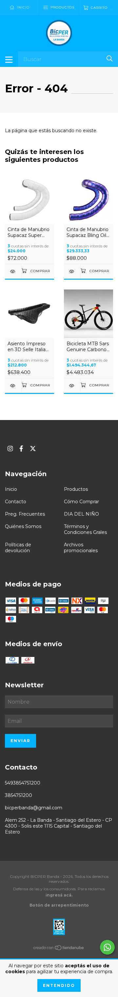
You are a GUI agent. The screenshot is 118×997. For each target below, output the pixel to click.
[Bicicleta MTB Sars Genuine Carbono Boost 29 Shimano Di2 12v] (72, 385)
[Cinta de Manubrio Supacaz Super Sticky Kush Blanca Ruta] (13, 271)
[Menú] (9, 59)
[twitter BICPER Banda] (33, 448)
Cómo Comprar (81, 502)
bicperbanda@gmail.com (33, 808)
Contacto (15, 502)
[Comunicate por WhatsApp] (107, 947)
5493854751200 (22, 783)
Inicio (11, 489)
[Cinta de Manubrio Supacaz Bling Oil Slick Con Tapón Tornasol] (72, 271)
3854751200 (18, 795)
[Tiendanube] (59, 949)
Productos (76, 489)
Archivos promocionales (81, 547)
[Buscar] (109, 58)
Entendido (59, 985)
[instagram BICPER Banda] (10, 448)
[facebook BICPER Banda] (21, 448)
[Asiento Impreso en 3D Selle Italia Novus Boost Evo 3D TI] (13, 385)
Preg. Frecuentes (25, 514)
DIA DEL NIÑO (81, 514)
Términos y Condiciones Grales (85, 529)
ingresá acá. (59, 895)
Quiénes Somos (23, 526)
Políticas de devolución (18, 547)
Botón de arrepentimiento (59, 905)
